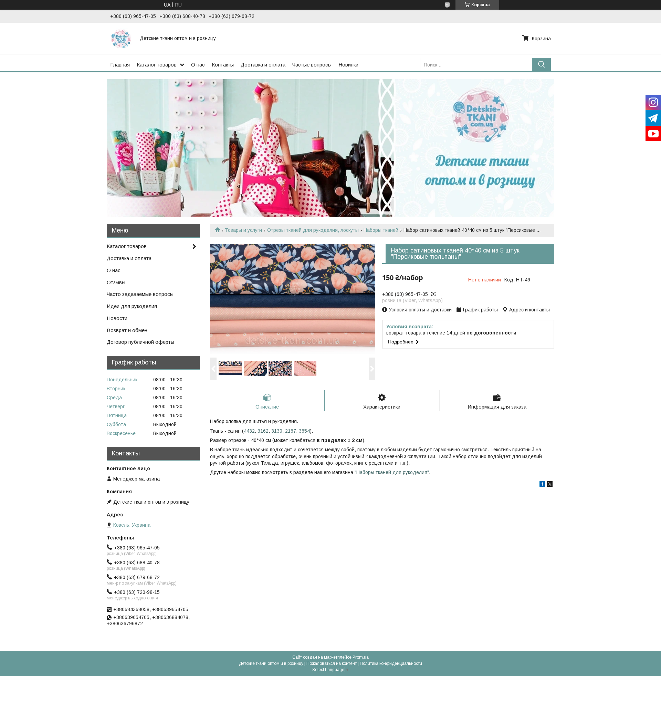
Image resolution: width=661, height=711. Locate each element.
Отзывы (116, 282)
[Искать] (541, 64)
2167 (290, 431)
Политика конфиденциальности (391, 663)
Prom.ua (361, 657)
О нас (198, 65)
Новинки (348, 65)
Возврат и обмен (127, 330)
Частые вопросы (312, 65)
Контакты (223, 65)
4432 (249, 431)
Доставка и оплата (263, 65)
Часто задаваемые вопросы (140, 294)
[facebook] (542, 485)
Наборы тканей (381, 230)
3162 (263, 431)
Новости (117, 318)
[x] (550, 485)
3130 (276, 431)
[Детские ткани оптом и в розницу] (121, 38)
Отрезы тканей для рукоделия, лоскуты (313, 230)
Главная (120, 65)
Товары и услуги (243, 230)
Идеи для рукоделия (132, 306)
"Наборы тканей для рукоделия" (392, 472)
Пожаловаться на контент (331, 663)
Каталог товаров (157, 65)
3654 (304, 431)
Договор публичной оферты (140, 342)
